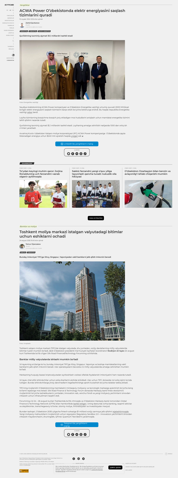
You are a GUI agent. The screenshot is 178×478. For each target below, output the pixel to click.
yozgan (74, 136)
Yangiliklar (10, 15)
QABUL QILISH (115, 467)
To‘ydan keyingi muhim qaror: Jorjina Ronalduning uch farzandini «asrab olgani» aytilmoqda (40, 174)
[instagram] (78, 458)
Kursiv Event (10, 35)
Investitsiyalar (9, 20)
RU (7, 10)
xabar (29, 112)
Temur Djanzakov (33, 244)
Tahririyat (11, 46)
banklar (23, 252)
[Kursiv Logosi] (9, 5)
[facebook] (74, 458)
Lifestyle (11, 33)
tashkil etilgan (79, 404)
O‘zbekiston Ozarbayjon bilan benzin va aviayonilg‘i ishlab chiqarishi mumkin (147, 172)
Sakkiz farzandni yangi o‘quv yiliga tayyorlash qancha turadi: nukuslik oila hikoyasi (94, 174)
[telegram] (83, 458)
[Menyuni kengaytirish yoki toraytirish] (13, 41)
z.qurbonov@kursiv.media (34, 27)
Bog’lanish (128, 470)
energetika (23, 31)
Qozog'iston (10, 58)
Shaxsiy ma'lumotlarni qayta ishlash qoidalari (139, 466)
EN (13, 10)
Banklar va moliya (8, 23)
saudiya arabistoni (44, 31)
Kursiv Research (9, 30)
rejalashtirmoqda (121, 411)
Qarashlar (10, 18)
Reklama (11, 49)
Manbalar (11, 25)
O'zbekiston (10, 60)
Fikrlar (11, 28)
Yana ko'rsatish (95, 218)
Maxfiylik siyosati (130, 463)
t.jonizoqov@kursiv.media (34, 248)
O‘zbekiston (32, 31)
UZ (10, 10)
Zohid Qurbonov (32, 23)
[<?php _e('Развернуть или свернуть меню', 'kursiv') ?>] (13, 55)
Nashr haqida (80, 463)
